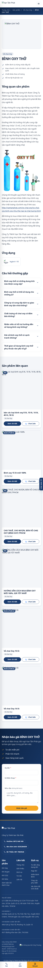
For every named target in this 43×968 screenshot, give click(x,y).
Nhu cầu (13, 788)
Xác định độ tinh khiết (35, 887)
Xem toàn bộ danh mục (6, 884)
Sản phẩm (16, 10)
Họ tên (8, 768)
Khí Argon (6, 872)
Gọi (6, 966)
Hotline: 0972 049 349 (15, 841)
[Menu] (38, 3)
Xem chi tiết (12, 423)
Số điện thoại (10, 778)
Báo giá (35, 966)
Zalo (20, 966)
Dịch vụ (19, 872)
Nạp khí (34, 871)
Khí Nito (5, 879)
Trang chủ (6, 10)
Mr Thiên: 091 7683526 (15, 852)
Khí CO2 (5, 875)
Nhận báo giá (21, 808)
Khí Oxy (5, 868)
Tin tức (19, 876)
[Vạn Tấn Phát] (8, 3)
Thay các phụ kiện (34, 881)
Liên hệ (19, 879)
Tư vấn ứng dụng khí (35, 866)
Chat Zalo (32, 423)
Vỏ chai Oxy (27, 10)
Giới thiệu (20, 868)
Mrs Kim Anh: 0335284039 (17, 846)
